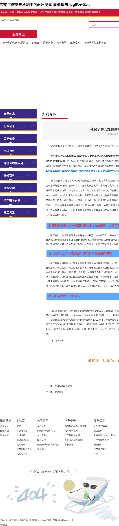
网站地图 (3, 524)
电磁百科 (9, 151)
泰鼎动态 (9, 114)
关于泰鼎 (48, 42)
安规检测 (59, 392)
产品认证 (4, 425)
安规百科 (9, 175)
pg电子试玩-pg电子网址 (10, 20)
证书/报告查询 (100, 425)
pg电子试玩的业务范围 (48, 444)
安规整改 (98, 444)
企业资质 (41, 435)
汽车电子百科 (12, 200)
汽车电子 (61, 42)
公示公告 (9, 138)
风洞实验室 (22, 453)
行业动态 (9, 126)
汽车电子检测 (71, 430)
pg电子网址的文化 (46, 430)
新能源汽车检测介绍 (74, 439)
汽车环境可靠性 (24, 449)
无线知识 (9, 188)
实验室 (35, 42)
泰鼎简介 (41, 425)
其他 (96, 453)
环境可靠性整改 (101, 439)
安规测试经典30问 (63, 386)
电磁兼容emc (23, 439)
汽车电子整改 (100, 449)
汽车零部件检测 (72, 435)
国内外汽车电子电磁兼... (76, 425)
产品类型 (4, 435)
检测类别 (4, 430)
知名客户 (41, 449)
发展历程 (41, 439)
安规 (19, 425)
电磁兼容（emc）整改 (104, 435)
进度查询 (98, 430)
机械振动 (21, 435)
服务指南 (75, 42)
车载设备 (69, 444)
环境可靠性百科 (13, 163)
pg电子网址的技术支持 (96, 42)
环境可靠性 (22, 430)
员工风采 (9, 213)
